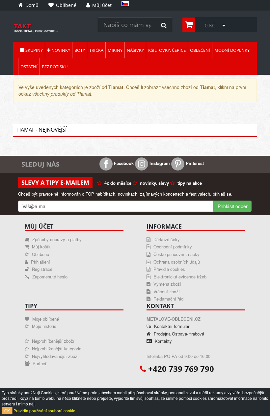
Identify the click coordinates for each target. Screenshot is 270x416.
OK (7, 410)
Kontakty (162, 341)
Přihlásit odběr (233, 206)
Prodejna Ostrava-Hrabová (178, 334)
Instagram (159, 163)
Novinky (60, 50)
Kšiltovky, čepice (167, 50)
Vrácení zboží (166, 291)
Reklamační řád (167, 299)
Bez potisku (55, 67)
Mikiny (115, 50)
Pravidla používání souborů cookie (44, 410)
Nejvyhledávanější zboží (55, 356)
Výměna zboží (166, 284)
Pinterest (194, 163)
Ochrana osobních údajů (176, 262)
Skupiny (33, 50)
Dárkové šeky (166, 239)
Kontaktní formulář (171, 326)
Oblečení (200, 50)
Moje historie (43, 326)
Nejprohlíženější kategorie (56, 348)
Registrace (41, 269)
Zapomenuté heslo (49, 276)
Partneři (39, 363)
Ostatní (29, 67)
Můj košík (41, 246)
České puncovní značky (176, 254)
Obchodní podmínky (172, 246)
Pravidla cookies (168, 269)
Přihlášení (40, 262)
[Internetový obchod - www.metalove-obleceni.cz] (50, 27)
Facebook (123, 163)
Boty (79, 50)
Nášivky (135, 50)
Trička (96, 50)
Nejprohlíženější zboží (52, 341)
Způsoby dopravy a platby (56, 239)
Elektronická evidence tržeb (179, 276)
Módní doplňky (232, 50)
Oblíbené (40, 254)
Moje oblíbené (45, 319)
